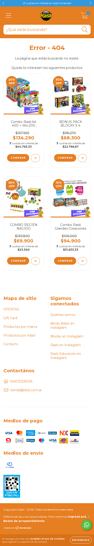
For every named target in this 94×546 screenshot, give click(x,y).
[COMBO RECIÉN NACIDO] (35, 261)
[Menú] (8, 15)
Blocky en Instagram (67, 336)
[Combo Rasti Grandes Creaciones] (82, 261)
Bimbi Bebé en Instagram (62, 325)
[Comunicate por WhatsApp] (86, 525)
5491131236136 (21, 381)
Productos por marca (20, 327)
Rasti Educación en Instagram (65, 356)
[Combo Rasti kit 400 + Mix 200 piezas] (35, 158)
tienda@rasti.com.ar (26, 390)
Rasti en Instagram (65, 345)
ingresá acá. (77, 516)
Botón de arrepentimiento (24, 521)
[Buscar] (84, 29)
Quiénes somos (62, 315)
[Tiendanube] (17, 528)
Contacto (10, 344)
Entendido (81, 540)
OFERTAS (11, 309)
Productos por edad (19, 335)
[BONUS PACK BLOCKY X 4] (82, 158)
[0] (84, 17)
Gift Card (10, 318)
